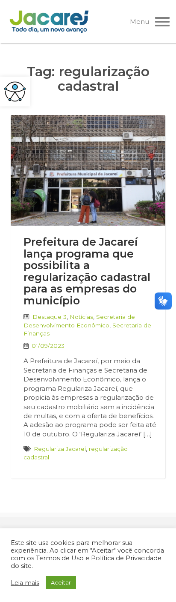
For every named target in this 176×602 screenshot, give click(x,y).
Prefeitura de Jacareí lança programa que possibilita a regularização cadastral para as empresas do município (86, 271)
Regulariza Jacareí (60, 448)
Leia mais (25, 583)
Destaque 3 (49, 316)
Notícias (81, 316)
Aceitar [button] (61, 582)
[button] (15, 91)
